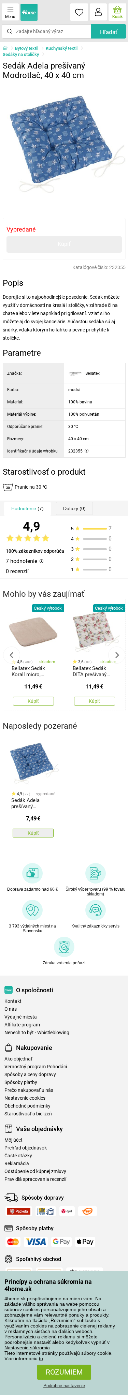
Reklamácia (16, 1163)
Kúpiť (64, 244)
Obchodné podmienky (27, 1106)
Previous (11, 655)
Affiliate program (22, 1024)
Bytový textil (26, 48)
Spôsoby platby (20, 1082)
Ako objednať (18, 1059)
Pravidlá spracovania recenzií (35, 1179)
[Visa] (36, 1242)
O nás (10, 1009)
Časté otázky (18, 1155)
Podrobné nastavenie (64, 1385)
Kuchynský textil (61, 48)
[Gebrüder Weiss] (87, 1211)
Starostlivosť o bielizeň (28, 1113)
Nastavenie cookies (24, 1098)
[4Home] (7, 48)
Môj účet (13, 1140)
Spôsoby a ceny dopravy (30, 1074)
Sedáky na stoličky (21, 54)
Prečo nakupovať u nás (28, 1090)
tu (41, 1358)
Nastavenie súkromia (27, 1347)
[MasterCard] (12, 1242)
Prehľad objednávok (25, 1148)
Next (116, 655)
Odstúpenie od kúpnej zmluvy (35, 1171)
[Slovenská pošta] (45, 1211)
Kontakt (13, 1001)
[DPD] (67, 1211)
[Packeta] (18, 1211)
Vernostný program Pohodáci (35, 1066)
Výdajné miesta (20, 1017)
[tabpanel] (64, 144)
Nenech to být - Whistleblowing (36, 1032)
